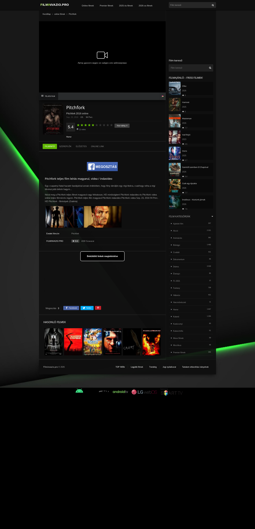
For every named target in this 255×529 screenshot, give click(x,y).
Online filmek (88, 5)
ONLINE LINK (97, 146)
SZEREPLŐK (65, 146)
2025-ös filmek (126, 5)
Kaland (176, 317)
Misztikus (177, 345)
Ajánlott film (178, 224)
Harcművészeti (179, 302)
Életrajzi (176, 274)
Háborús (176, 295)
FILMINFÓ (50, 146)
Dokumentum (178, 259)
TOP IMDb (120, 367)
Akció (175, 231)
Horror (68, 137)
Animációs (177, 238)
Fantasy (176, 288)
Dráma (176, 267)
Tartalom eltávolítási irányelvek (195, 367)
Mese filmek (178, 338)
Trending (153, 367)
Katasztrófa (178, 331)
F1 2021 (176, 281)
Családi (176, 252)
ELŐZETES (81, 146)
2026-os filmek (145, 5)
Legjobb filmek (137, 367)
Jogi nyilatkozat (169, 367)
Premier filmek (106, 5)
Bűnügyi (176, 245)
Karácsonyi (178, 324)
